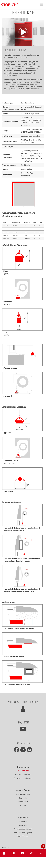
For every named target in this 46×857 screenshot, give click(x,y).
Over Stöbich (23, 801)
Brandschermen (23, 771)
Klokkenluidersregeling (23, 832)
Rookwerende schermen (23, 778)
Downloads (23, 821)
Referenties (23, 798)
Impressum (23, 825)
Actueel (23, 805)
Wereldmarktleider (23, 794)
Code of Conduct (23, 836)
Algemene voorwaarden (23, 829)
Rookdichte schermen (23, 774)
